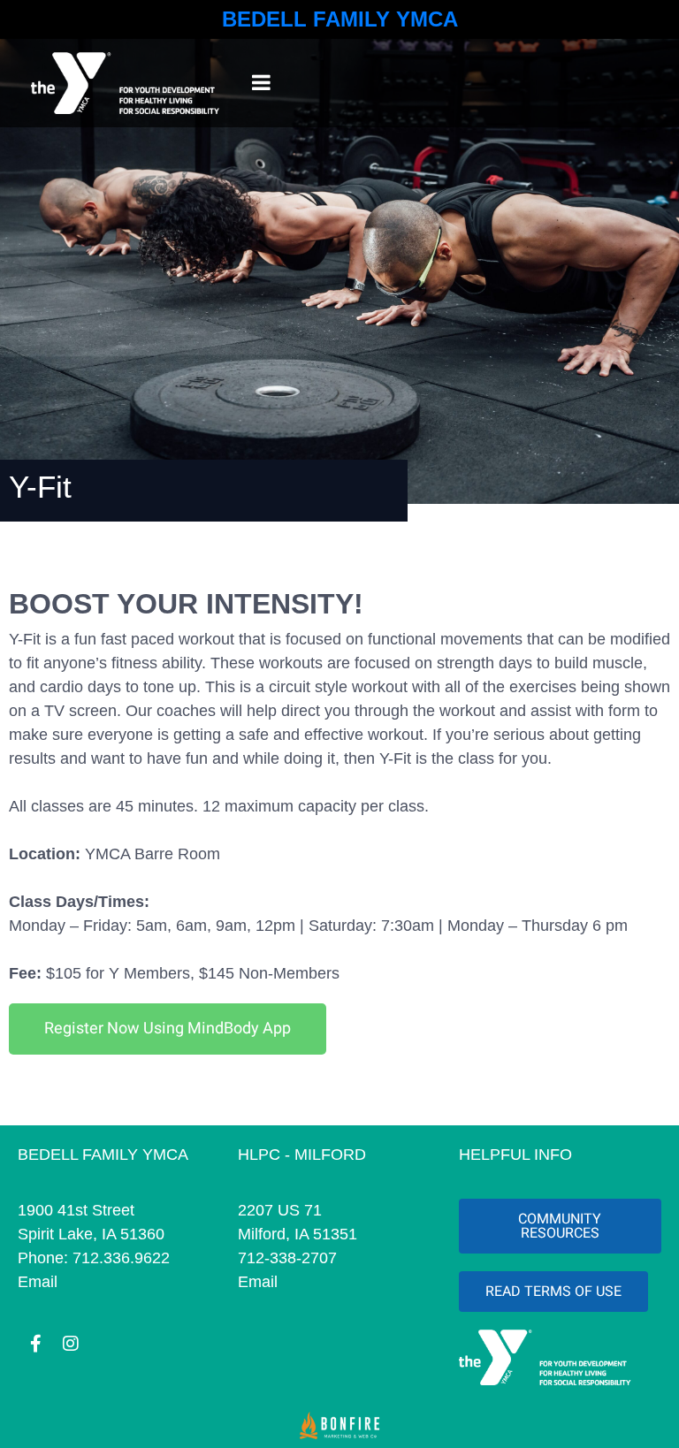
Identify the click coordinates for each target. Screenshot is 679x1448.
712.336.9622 (121, 1258)
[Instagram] (70, 1343)
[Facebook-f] (35, 1343)
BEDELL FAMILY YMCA (340, 19)
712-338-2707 (287, 1258)
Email (37, 1282)
